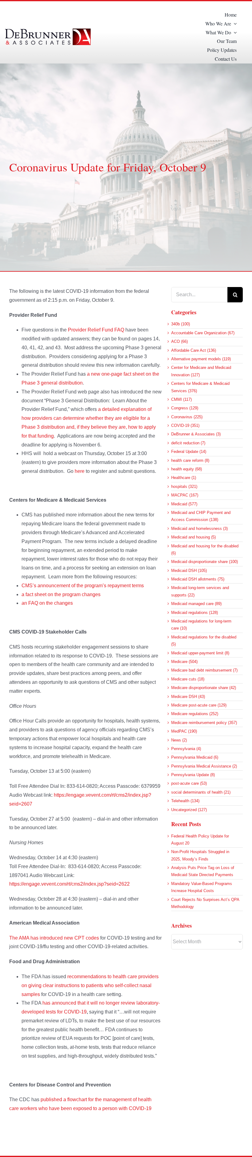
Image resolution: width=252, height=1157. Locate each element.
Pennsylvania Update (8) (193, 774)
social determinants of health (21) (200, 792)
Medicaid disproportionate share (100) (204, 561)
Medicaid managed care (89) (196, 603)
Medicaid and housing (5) (193, 537)
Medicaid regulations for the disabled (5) (203, 640)
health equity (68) (186, 469)
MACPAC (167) (184, 495)
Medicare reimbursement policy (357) (204, 722)
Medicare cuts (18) (187, 679)
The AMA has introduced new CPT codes (54, 938)
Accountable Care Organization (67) (202, 333)
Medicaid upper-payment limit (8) (200, 653)
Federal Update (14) (188, 451)
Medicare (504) (184, 661)
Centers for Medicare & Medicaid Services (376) (200, 387)
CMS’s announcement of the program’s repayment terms (83, 585)
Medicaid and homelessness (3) (199, 528)
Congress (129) (184, 408)
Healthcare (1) (183, 477)
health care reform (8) (190, 460)
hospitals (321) (184, 486)
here (80, 471)
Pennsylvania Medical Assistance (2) (204, 766)
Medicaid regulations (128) (194, 612)
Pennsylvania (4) (186, 748)
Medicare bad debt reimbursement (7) (204, 670)
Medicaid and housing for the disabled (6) (204, 549)
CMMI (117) (181, 399)
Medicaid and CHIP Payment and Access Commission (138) (200, 516)
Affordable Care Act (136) (193, 350)
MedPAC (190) (184, 731)
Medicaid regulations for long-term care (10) (201, 624)
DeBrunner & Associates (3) (196, 434)
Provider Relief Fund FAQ (96, 329)
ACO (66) (179, 341)
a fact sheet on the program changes (61, 594)
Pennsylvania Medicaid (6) (194, 757)
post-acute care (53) (189, 783)
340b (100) (180, 324)
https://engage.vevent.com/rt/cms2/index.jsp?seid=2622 (69, 884)
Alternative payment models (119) (201, 359)
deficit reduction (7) (188, 443)
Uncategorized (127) (189, 809)
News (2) (179, 740)
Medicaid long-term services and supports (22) (200, 591)
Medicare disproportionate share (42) (203, 687)
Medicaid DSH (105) (189, 570)
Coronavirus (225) (187, 417)
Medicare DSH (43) (188, 696)
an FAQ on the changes (47, 603)
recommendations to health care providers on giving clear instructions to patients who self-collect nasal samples (90, 985)
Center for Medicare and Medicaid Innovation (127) (201, 371)
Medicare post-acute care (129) (198, 705)
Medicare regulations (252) (194, 713)
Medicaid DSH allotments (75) (197, 579)
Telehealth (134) (185, 801)
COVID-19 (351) (185, 425)
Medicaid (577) (184, 504)
